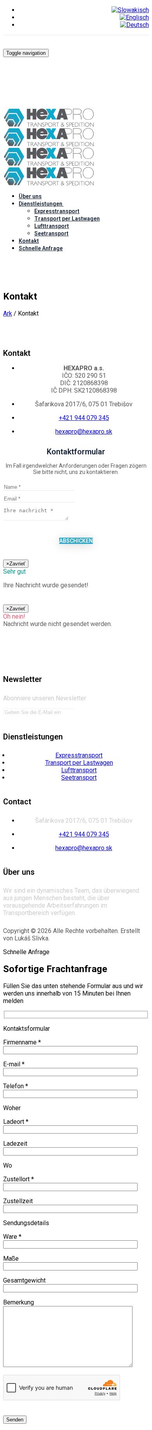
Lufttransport (51, 226)
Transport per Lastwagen (67, 218)
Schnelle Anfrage (41, 248)
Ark (7, 313)
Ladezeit (15, 1143)
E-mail (14, 1064)
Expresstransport (57, 211)
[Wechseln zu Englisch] (134, 17)
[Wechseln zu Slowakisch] (130, 10)
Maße (11, 1258)
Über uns (30, 196)
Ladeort (15, 1121)
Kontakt (29, 241)
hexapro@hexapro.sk (83, 431)
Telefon (15, 1086)
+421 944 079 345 (84, 418)
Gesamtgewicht (24, 1280)
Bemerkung (18, 1302)
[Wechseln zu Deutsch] (134, 25)
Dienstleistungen (40, 204)
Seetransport (51, 233)
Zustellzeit (18, 1201)
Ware (12, 1236)
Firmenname (22, 1042)
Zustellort (18, 1179)
